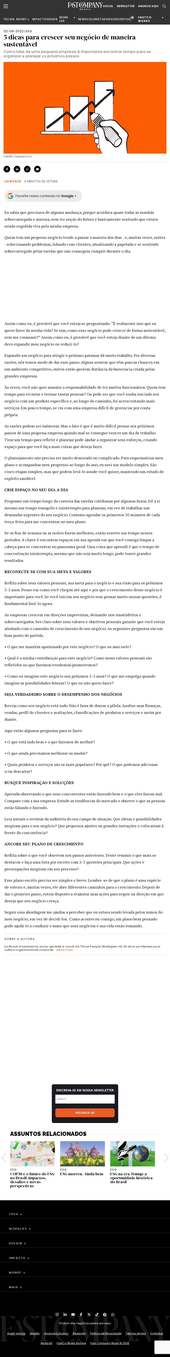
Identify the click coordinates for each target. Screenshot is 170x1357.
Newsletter (126, 6)
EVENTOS (123, 19)
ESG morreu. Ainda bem (81, 1174)
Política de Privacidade (105, 1333)
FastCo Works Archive (71, 1343)
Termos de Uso (136, 1333)
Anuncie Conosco (56, 1333)
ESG (29, 31)
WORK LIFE (63, 19)
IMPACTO (39, 19)
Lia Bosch (12, 181)
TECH (8, 19)
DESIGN (52, 19)
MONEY (21, 19)
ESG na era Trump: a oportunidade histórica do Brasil (131, 1178)
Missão (35, 1333)
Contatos (156, 1333)
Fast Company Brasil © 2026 (109, 1343)
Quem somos (16, 1333)
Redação (79, 1333)
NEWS (82, 19)
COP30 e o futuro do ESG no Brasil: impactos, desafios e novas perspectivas (32, 1180)
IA (13, 19)
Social (108, 6)
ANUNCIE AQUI (148, 6)
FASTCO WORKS (145, 19)
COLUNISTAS (96, 19)
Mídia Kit (46, 1343)
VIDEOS (111, 19)
